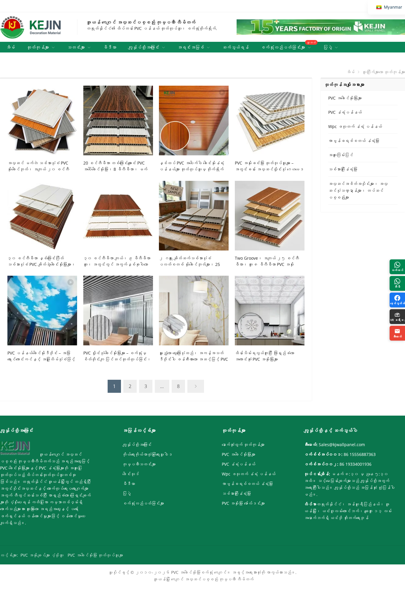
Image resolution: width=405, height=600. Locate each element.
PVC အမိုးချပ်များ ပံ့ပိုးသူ (41, 555)
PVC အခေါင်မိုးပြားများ (345, 98)
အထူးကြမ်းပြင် (340, 155)
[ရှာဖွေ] (401, 57)
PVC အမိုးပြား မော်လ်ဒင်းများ (243, 503)
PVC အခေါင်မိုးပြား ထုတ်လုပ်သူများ (95, 555)
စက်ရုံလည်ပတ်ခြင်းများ (143, 503)
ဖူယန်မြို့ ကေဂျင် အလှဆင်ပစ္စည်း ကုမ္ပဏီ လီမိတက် (203, 579)
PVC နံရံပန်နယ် (345, 112)
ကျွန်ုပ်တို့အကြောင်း (137, 444)
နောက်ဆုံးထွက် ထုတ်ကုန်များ (243, 444)
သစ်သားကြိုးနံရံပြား (342, 169)
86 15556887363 (360, 454)
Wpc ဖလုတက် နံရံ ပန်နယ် (355, 126)
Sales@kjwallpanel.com (342, 444)
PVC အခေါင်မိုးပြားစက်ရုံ (192, 572)
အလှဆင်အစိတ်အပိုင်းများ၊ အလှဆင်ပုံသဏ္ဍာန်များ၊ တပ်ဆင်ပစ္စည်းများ (358, 190)
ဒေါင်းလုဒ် (130, 474)
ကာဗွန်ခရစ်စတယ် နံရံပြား (353, 140)
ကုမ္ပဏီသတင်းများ (139, 464)
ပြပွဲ (126, 493)
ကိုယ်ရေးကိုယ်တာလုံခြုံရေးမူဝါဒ (147, 454)
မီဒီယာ (128, 483)
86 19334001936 (355, 464)
